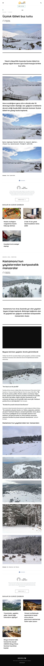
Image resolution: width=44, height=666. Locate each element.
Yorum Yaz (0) (21, 199)
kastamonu (11, 567)
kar (7, 567)
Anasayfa (4, 12)
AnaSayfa (10, 12)
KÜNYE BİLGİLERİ (22, 662)
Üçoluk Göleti (12, 175)
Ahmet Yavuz (7, 20)
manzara (17, 567)
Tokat (8, 175)
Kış (14, 567)
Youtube (22, 6)
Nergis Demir (7, 272)
